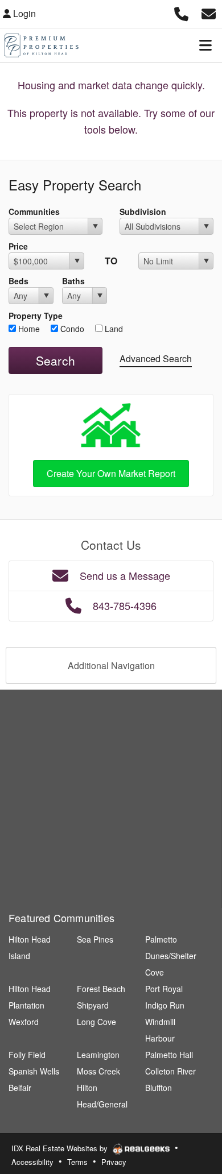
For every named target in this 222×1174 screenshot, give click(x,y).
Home (28, 328)
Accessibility (32, 1161)
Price (18, 246)
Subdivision (143, 211)
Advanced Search (156, 358)
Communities (34, 211)
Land (112, 328)
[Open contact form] (209, 12)
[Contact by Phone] (181, 12)
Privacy (113, 1161)
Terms (77, 1161)
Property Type (36, 315)
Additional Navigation (111, 665)
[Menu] (205, 45)
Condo (71, 328)
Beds (18, 281)
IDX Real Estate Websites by (60, 1148)
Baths (73, 281)
